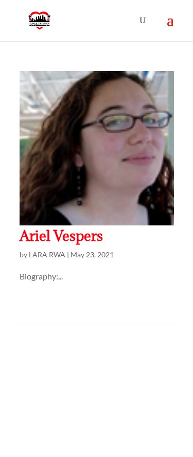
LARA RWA (47, 254)
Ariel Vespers (61, 235)
